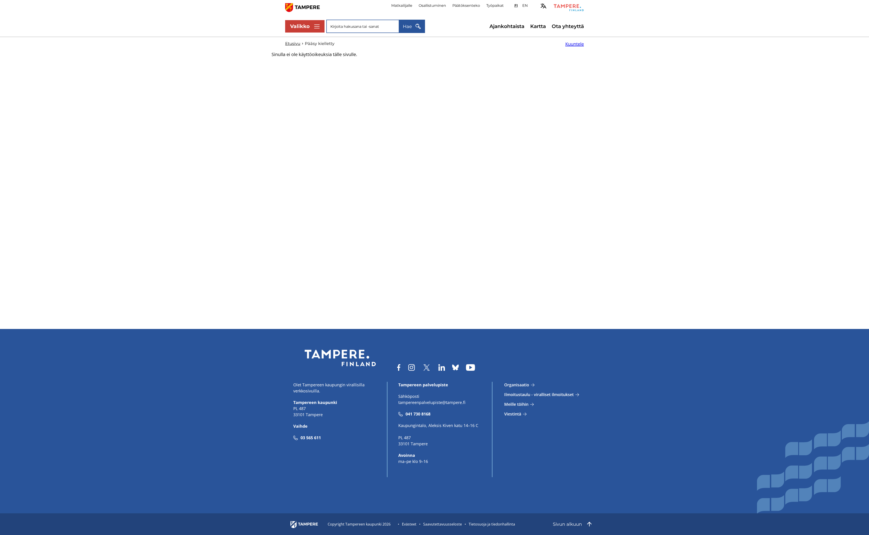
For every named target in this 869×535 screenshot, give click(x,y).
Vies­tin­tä (512, 414)
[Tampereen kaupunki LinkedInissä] (442, 367)
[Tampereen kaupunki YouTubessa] (470, 367)
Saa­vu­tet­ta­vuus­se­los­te (442, 524)
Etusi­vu (292, 43)
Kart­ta (538, 26)
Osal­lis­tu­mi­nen (432, 5)
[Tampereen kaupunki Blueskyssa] (455, 367)
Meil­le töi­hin (516, 404)
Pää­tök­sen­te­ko (466, 5)
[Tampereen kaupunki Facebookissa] (399, 367)
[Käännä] (543, 6)
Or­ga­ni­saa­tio (516, 384)
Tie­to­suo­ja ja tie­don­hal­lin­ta (492, 524)
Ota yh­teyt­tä (568, 26)
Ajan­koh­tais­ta (506, 26)
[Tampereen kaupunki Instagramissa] (411, 367)
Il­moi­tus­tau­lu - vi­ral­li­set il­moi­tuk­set (539, 394)
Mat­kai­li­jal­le (401, 5)
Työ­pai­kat (495, 5)
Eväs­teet (409, 524)
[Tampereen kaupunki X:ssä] (426, 367)
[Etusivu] (305, 7)
